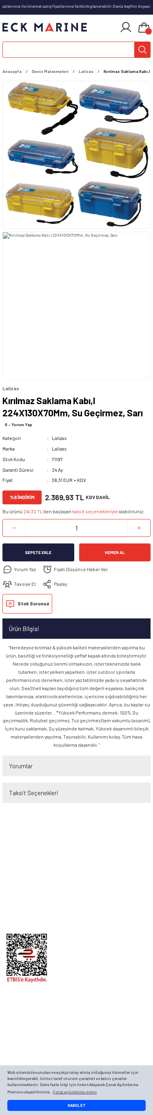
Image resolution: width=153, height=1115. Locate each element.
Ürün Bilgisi (24, 628)
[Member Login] (126, 27)
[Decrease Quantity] (14, 528)
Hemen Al (115, 552)
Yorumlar (21, 766)
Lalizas (59, 438)
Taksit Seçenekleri (33, 792)
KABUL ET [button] (77, 1105)
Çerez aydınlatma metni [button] (75, 1091)
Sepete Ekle (38, 552)
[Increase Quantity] (139, 528)
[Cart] (144, 28)
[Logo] (44, 27)
